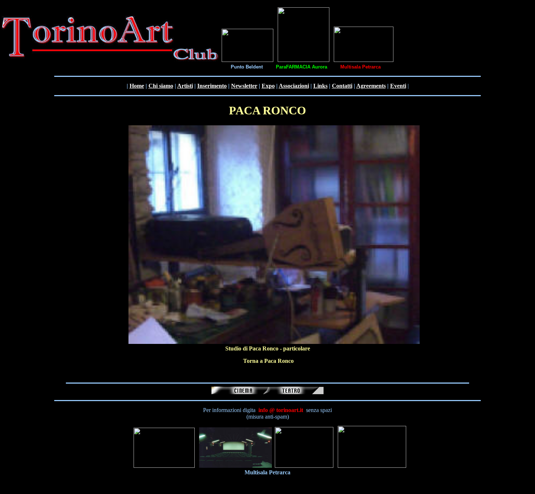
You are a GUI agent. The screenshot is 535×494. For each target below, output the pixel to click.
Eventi (398, 86)
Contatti (342, 86)
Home (137, 86)
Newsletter (244, 86)
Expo (268, 86)
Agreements (371, 86)
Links (320, 86)
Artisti (185, 86)
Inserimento (212, 86)
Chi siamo (160, 86)
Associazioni (294, 86)
